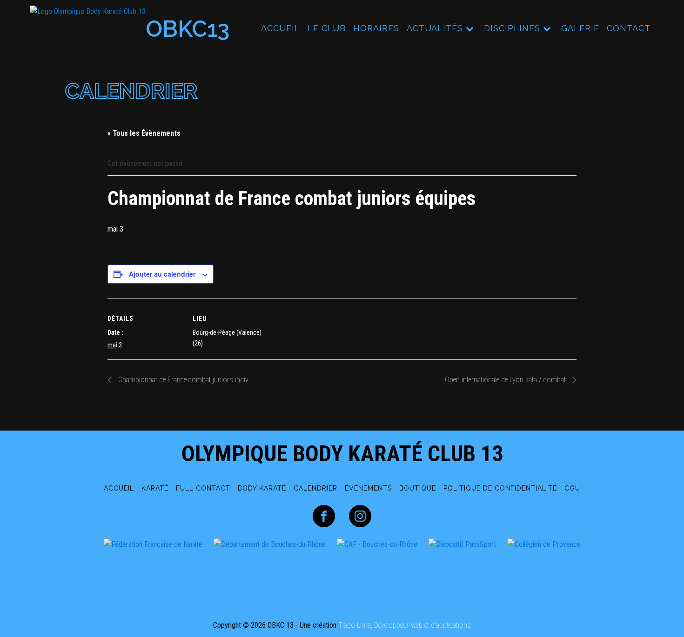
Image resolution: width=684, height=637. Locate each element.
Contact (628, 28)
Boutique (417, 488)
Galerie (580, 28)
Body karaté (262, 488)
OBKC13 (187, 29)
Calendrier (315, 488)
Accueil (280, 28)
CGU (572, 488)
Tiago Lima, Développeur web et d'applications (404, 625)
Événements (368, 488)
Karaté (154, 488)
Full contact (203, 488)
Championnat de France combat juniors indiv (182, 379)
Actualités (435, 28)
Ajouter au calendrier (162, 274)
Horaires (376, 28)
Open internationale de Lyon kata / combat (506, 379)
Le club (327, 28)
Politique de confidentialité (500, 488)
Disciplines (512, 28)
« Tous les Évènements (144, 133)
